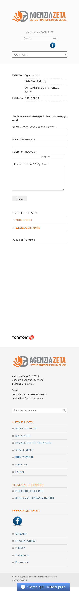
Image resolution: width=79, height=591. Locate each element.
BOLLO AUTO (22, 436)
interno (46, 156)
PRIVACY (20, 548)
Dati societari (22, 563)
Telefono (18, 152)
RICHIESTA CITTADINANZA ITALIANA (35, 498)
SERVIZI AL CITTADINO (28, 228)
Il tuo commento (22, 164)
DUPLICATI (21, 465)
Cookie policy (22, 555)
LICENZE (19, 472)
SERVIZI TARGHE (24, 450)
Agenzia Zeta (39, 15)
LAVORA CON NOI (25, 541)
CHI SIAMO (21, 534)
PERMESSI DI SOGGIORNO (29, 491)
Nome (16, 127)
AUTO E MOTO (24, 220)
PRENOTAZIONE (24, 458)
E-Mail (16, 139)
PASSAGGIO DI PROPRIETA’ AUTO (33, 443)
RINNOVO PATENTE (26, 429)
